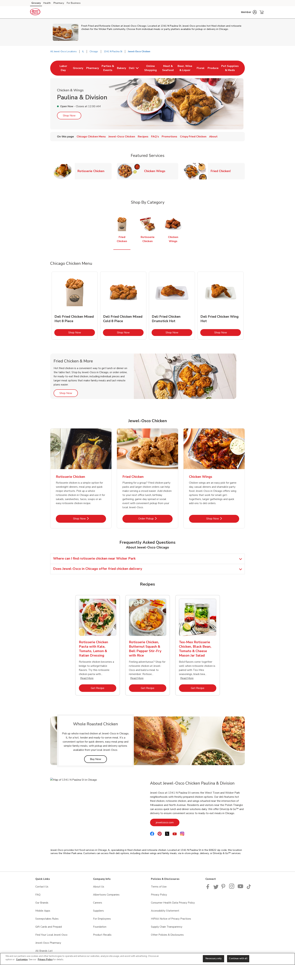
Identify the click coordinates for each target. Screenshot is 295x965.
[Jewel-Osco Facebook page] (209, 888)
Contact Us (41, 886)
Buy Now (98, 759)
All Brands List (44, 951)
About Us (98, 886)
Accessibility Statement (165, 910)
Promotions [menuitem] (169, 136)
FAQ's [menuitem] (155, 136)
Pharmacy (58, 3)
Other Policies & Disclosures (167, 934)
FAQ (37, 894)
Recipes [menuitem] (143, 136)
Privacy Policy (159, 894)
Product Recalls (102, 934)
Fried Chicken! (222, 171)
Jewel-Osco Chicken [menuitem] (121, 136)
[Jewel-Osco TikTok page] (248, 888)
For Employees (102, 918)
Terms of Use (159, 886)
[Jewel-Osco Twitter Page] (216, 888)
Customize (22, 959)
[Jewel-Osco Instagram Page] (232, 888)
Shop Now (69, 115)
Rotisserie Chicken (92, 171)
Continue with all (238, 958)
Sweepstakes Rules (47, 918)
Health (47, 3)
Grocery (36, 3)
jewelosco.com (167, 822)
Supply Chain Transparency (166, 926)
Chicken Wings (156, 171)
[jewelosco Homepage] (35, 12)
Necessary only (214, 958)
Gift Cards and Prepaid (48, 926)
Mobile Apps (42, 910)
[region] (147, 959)
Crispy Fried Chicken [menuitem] (193, 136)
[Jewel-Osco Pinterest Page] (223, 888)
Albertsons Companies (106, 894)
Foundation (99, 926)
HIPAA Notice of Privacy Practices (171, 918)
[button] (249, 12)
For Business (74, 3)
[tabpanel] (75, 306)
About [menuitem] (213, 136)
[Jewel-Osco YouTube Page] (240, 888)
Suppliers (98, 910)
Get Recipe (103, 688)
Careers (97, 902)
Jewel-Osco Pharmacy (48, 943)
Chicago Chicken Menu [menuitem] (91, 136)
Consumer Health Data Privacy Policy (173, 902)
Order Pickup (155, 518)
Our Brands (41, 902)
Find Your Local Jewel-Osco (51, 934)
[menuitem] (63, 68)
